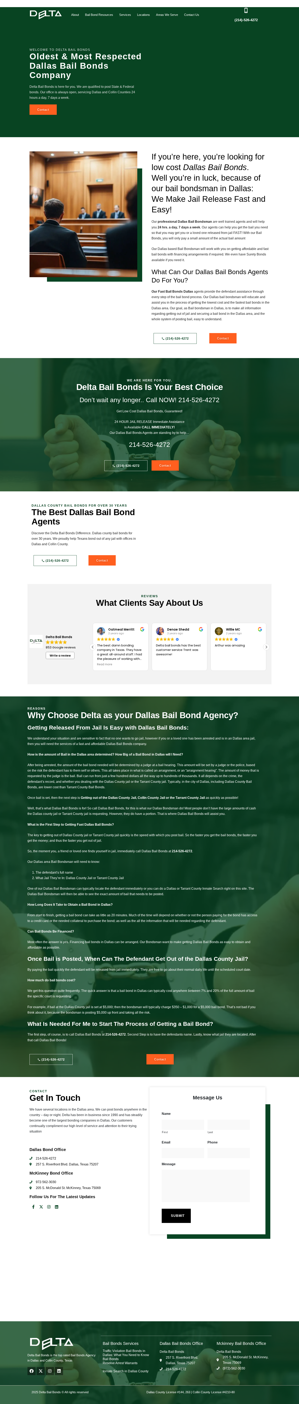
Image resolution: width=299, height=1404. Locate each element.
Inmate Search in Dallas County (125, 1371)
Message (169, 1164)
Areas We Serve (167, 14)
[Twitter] (41, 1207)
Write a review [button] (60, 656)
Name (166, 1113)
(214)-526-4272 (246, 20)
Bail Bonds (111, 1359)
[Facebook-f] (33, 1207)
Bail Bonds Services (121, 1343)
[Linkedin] (56, 1207)
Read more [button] (91, 664)
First (165, 1132)
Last (210, 1132)
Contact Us (191, 14)
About (75, 14)
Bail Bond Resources (99, 14)
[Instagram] (49, 1207)
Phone (212, 1142)
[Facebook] (31, 1371)
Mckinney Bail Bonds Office (241, 1343)
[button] (75, 15)
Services (125, 14)
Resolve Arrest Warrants (120, 1363)
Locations (143, 14)
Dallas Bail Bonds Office (181, 1343)
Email (166, 1142)
